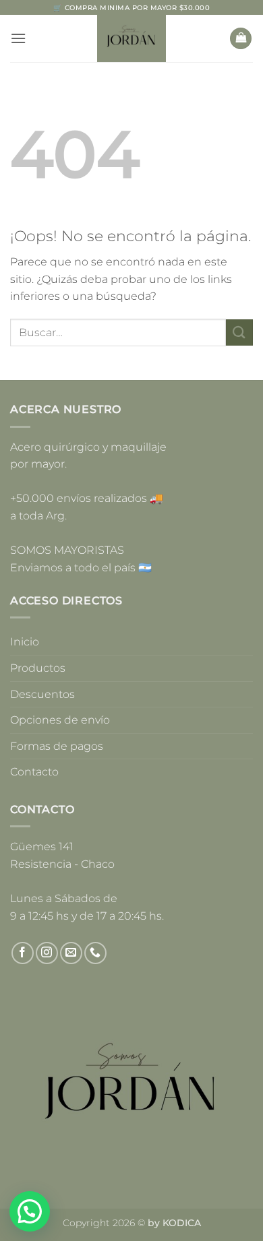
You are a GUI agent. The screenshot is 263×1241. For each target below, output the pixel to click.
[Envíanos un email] (71, 953)
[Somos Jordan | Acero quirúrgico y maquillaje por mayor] (132, 38)
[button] (18, 38)
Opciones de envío (60, 719)
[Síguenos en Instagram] (47, 953)
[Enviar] (239, 332)
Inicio (24, 641)
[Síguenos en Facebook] (22, 953)
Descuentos (42, 694)
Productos (37, 668)
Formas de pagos (56, 746)
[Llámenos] (95, 953)
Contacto (34, 771)
